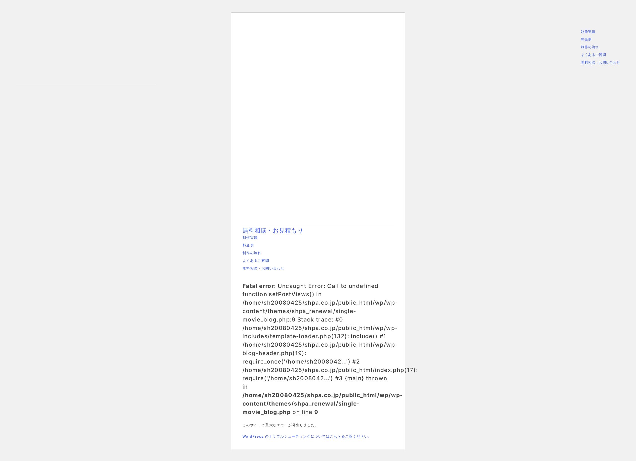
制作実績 (588, 31)
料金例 (586, 39)
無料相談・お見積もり (273, 230)
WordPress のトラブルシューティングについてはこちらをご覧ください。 (307, 436)
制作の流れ (590, 47)
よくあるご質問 (593, 54)
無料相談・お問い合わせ (600, 62)
